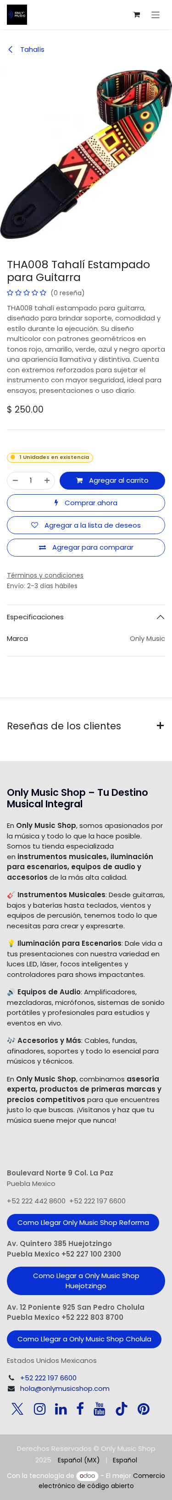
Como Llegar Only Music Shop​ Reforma (83, 1222)
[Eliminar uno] (15, 480)
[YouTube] (99, 1409)
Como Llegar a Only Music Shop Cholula (84, 1339)
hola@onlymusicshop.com (65, 1388)
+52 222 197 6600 (48, 1378)
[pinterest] (143, 1409)
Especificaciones (35, 617)
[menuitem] (79, 1460)
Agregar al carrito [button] (118, 480)
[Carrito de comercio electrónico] (137, 15)
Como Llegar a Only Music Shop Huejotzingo (86, 1281)
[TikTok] (121, 1409)
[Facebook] (80, 1409)
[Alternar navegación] (156, 14)
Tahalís (31, 49)
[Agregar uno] (47, 480)
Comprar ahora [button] (90, 502)
